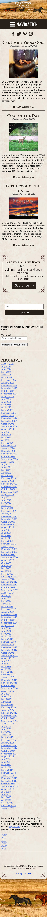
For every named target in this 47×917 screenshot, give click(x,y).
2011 (3, 840)
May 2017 (6, 666)
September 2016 (9, 688)
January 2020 (7, 579)
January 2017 (7, 677)
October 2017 (8, 652)
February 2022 (8, 511)
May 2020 (6, 568)
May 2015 (6, 731)
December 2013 (9, 778)
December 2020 (9, 549)
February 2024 (8, 445)
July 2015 (6, 726)
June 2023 (6, 467)
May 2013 (6, 797)
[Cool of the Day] (23, 137)
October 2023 (8, 456)
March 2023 (7, 475)
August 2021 (7, 527)
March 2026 (7, 377)
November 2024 (9, 420)
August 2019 (7, 592)
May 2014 (6, 764)
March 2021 (7, 540)
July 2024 (6, 431)
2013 (3, 835)
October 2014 (8, 750)
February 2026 (8, 380)
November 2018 (9, 617)
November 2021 (9, 519)
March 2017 (7, 671)
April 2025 (6, 407)
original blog (15, 826)
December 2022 (9, 483)
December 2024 (9, 418)
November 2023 (9, 453)
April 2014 (6, 767)
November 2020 (9, 551)
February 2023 (8, 478)
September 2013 (9, 786)
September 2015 (9, 721)
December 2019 (9, 581)
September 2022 (9, 491)
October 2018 (8, 620)
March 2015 (7, 737)
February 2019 (8, 609)
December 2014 (9, 745)
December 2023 (9, 451)
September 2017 (9, 655)
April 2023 (6, 472)
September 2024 (9, 426)
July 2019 (6, 595)
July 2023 (6, 464)
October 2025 (8, 391)
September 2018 (9, 622)
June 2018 (6, 630)
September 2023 (9, 459)
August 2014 (7, 756)
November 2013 (9, 780)
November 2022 (9, 486)
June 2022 (6, 500)
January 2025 (7, 415)
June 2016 (6, 696)
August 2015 (7, 723)
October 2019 (8, 587)
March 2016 (7, 704)
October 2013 (8, 783)
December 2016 (9, 680)
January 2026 (7, 382)
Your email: (6, 335)
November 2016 (9, 682)
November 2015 (9, 715)
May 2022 (6, 502)
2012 (3, 837)
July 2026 (6, 366)
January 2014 (7, 775)
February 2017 (8, 674)
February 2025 (8, 412)
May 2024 (6, 437)
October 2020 (8, 554)
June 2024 (6, 434)
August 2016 (7, 690)
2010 (3, 843)
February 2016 (8, 707)
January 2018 (7, 644)
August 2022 (7, 494)
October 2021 (8, 521)
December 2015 (9, 712)
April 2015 (6, 734)
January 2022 (7, 513)
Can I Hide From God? (23, 42)
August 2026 (7, 363)
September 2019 (9, 590)
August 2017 (7, 658)
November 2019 (9, 584)
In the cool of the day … (23, 188)
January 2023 (7, 480)
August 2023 (7, 461)
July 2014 (6, 759)
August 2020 (7, 560)
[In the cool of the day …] (23, 208)
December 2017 (9, 647)
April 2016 (6, 701)
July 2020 (6, 562)
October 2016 (8, 685)
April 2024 (6, 440)
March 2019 (7, 606)
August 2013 (7, 789)
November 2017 (9, 650)
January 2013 (7, 808)
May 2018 (6, 633)
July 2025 (6, 399)
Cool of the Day (23, 115)
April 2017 (6, 669)
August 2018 (7, 625)
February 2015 (8, 740)
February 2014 (8, 772)
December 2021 (9, 516)
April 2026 (6, 374)
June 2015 (6, 729)
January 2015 (7, 742)
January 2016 (7, 710)
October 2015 (8, 718)
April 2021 (6, 538)
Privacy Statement (23, 873)
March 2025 (7, 410)
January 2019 (7, 611)
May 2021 (6, 535)
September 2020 (9, 557)
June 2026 (6, 369)
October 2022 (8, 489)
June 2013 (6, 794)
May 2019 (6, 600)
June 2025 (6, 401)
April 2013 (6, 800)
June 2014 (6, 761)
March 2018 (7, 639)
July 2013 (6, 791)
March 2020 (7, 573)
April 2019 (6, 603)
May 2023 (6, 470)
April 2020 (6, 570)
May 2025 (6, 404)
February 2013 (8, 805)
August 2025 (7, 396)
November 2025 (9, 388)
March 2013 (7, 802)
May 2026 (6, 371)
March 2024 (7, 442)
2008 (3, 848)
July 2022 (6, 497)
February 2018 (8, 641)
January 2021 (7, 546)
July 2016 (6, 693)
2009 (3, 845)
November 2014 (9, 748)
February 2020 (8, 576)
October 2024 (8, 423)
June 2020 (6, 565)
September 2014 (9, 753)
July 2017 (6, 661)
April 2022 (6, 505)
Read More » (23, 106)
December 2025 (9, 385)
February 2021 (8, 543)
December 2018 (9, 614)
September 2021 (9, 524)
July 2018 (6, 628)
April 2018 (6, 636)
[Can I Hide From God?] (23, 63)
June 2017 (6, 663)
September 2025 (9, 393)
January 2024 (7, 448)
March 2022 (7, 508)
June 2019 (6, 598)
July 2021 (6, 530)
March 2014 (7, 770)
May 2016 (6, 699)
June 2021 (6, 532)
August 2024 (7, 429)
